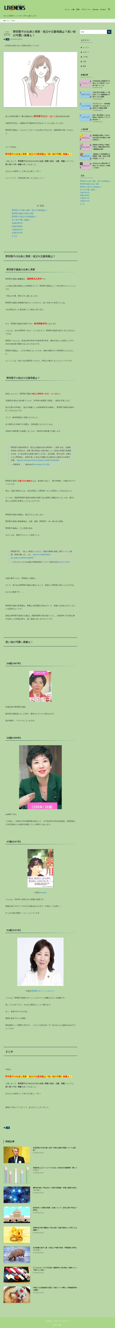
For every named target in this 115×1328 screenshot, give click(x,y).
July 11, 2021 (64, 562)
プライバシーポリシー (61, 1321)
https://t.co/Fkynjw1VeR (26, 460)
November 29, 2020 (42, 464)
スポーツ (86, 52)
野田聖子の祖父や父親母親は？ (24, 217)
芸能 (84, 66)
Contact (49, 1321)
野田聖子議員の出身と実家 (22, 213)
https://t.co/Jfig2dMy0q (41, 555)
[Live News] (15, 8)
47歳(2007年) (17, 230)
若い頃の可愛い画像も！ (22, 220)
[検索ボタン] (108, 9)
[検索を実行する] (109, 32)
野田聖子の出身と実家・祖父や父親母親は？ (30, 210)
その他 (85, 57)
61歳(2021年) (17, 233)
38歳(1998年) (17, 226)
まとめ (14, 236)
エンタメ (86, 47)
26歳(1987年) (17, 223)
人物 (7, 39)
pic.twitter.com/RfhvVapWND (22, 558)
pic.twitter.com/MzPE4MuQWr (47, 460)
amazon (43, 892)
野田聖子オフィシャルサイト (43, 991)
